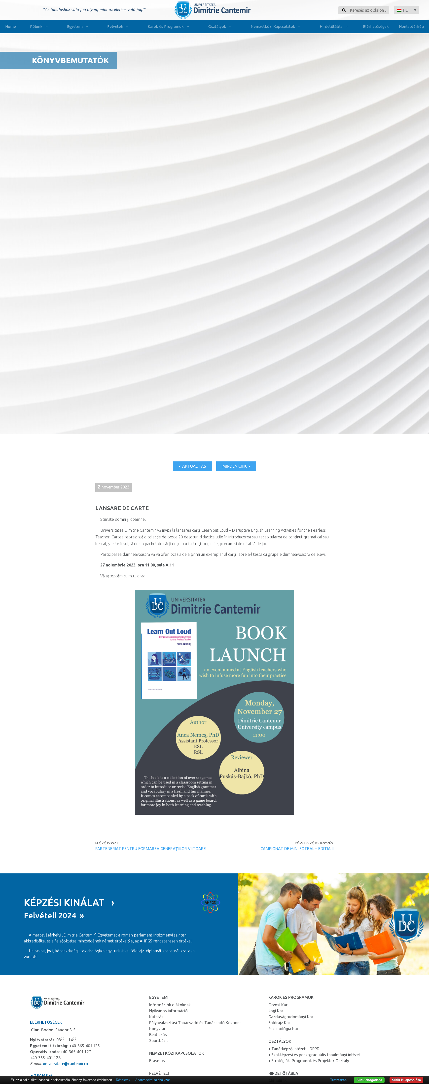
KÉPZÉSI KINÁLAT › (69, 902)
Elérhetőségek (376, 26)
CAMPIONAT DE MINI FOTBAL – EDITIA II (297, 848)
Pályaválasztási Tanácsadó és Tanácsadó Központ (195, 1022)
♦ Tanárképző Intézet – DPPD (294, 1049)
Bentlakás (158, 1034)
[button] (406, 10)
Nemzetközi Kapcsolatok (273, 26)
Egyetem (75, 26)
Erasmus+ (158, 1060)
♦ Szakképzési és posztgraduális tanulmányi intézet (314, 1054)
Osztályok (217, 26)
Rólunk (36, 26)
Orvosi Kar (277, 1005)
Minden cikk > (236, 466)
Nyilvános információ (168, 1011)
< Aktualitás (192, 466)
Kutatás (156, 1016)
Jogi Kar (275, 1011)
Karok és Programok (166, 26)
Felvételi (115, 26)
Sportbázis (159, 1040)
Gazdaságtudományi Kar (290, 1016)
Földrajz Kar (279, 1022)
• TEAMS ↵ (41, 1075)
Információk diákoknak (170, 1005)
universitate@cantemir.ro (65, 1063)
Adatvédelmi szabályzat (152, 1080)
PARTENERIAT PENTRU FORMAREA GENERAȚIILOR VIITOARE (150, 848)
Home (10, 26)
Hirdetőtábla (331, 26)
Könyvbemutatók (70, 60)
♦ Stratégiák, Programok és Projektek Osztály (308, 1060)
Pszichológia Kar (283, 1028)
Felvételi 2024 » (54, 915)
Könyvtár (157, 1028)
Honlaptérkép (411, 26)
